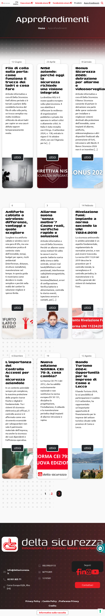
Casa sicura (25, 3)
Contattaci (87, 585)
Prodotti (78, 3)
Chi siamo (15, 3)
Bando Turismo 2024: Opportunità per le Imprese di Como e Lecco (87, 374)
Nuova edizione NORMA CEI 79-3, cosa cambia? (52, 368)
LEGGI (17, 157)
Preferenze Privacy (69, 601)
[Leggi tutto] (17, 173)
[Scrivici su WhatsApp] (100, 549)
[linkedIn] (83, 573)
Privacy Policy (32, 601)
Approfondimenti (91, 3)
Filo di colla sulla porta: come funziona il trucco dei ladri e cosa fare (17, 78)
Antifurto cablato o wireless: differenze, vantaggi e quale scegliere (16, 222)
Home (41, 28)
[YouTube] (95, 573)
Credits (52, 605)
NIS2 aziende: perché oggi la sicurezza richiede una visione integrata (52, 80)
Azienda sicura (41, 3)
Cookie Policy (50, 601)
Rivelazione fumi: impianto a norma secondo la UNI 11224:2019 (86, 222)
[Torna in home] (6, 3)
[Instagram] (89, 573)
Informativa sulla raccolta (52, 612)
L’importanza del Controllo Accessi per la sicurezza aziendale (18, 372)
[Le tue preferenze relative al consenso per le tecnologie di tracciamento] (100, 611)
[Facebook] (78, 573)
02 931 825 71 (14, 579)
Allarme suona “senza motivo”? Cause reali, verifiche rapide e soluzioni (52, 224)
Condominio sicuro (61, 3)
